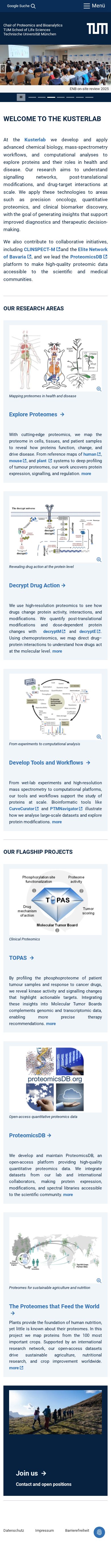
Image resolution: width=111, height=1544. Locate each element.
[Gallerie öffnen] (55, 358)
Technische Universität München (29, 34)
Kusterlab (35, 139)
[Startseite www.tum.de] (97, 28)
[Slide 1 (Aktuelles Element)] (32, 97)
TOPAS (18, 957)
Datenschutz (13, 1530)
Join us (28, 1473)
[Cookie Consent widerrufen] (99, 1532)
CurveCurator (21, 808)
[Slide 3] (51, 97)
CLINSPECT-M (39, 249)
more (86, 473)
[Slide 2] (42, 97)
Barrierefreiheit (77, 1530)
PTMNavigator (64, 808)
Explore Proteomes (34, 414)
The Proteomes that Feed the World (55, 1306)
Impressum (44, 1530)
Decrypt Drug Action (34, 585)
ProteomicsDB (86, 257)
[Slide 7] (89, 97)
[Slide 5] (70, 97)
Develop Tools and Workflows (47, 762)
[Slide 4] (61, 97)
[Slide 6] (80, 97)
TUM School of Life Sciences (26, 30)
